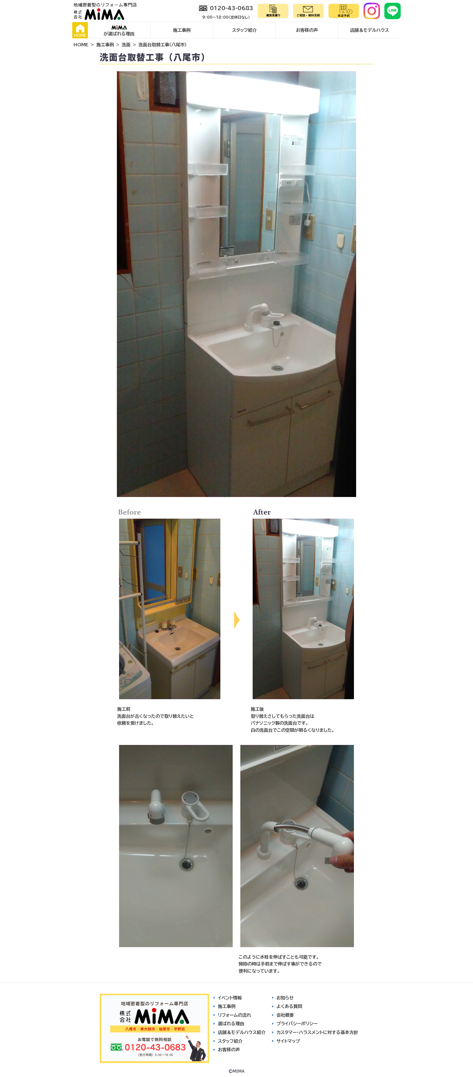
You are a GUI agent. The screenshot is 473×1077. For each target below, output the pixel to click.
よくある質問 (289, 1006)
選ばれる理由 (231, 1023)
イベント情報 (230, 998)
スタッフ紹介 (244, 30)
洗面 (126, 44)
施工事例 (182, 30)
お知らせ (285, 998)
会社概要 (285, 1015)
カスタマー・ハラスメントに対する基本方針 (317, 1032)
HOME (80, 35)
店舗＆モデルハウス (369, 30)
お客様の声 (307, 30)
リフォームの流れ (234, 1015)
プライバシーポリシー (297, 1023)
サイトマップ (288, 1041)
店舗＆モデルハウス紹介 (242, 1032)
